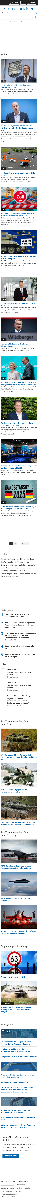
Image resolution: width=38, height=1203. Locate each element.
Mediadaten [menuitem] (21, 1184)
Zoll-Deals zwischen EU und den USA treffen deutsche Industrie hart (17, 214)
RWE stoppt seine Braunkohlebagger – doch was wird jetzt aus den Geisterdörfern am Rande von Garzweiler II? (20, 636)
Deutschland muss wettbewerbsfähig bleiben (18, 174)
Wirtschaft (12, 21)
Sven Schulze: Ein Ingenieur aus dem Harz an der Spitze (17, 86)
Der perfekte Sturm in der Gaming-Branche (19, 1056)
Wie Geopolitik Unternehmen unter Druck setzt (18, 1118)
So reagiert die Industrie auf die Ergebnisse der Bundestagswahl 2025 (19, 467)
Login (32, 3)
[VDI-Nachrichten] (19, 9)
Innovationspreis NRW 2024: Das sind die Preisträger (20, 655)
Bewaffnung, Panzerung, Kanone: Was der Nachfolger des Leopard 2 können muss (18, 823)
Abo (23, 3)
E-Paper (15, 3)
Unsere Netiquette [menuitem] (6, 1191)
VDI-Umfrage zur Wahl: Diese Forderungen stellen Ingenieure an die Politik (18, 507)
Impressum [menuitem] (18, 1191)
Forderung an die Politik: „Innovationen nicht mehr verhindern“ (17, 424)
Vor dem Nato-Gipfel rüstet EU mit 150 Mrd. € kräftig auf (18, 257)
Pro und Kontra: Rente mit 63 (13, 977)
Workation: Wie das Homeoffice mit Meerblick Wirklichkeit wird (16, 1111)
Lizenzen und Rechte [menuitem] (7, 1188)
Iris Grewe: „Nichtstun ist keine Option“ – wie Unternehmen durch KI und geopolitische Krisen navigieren (18, 1089)
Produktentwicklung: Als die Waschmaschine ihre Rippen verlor (15, 1050)
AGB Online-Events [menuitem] (23, 1181)
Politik (20, 21)
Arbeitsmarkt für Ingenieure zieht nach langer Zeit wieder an (17, 1076)
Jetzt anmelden (11, 1156)
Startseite (3, 21)
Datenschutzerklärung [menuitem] (8, 1185)
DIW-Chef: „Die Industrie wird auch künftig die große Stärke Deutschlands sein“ (17, 128)
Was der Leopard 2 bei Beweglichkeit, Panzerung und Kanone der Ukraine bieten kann (20, 625)
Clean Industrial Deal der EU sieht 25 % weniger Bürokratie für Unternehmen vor (18, 383)
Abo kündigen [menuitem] (5, 1181)
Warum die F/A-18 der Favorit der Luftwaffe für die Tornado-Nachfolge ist (19, 932)
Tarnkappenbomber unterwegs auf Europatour (15, 899)
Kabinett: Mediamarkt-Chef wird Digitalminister (14, 345)
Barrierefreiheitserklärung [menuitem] (9, 1195)
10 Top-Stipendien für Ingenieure (14, 1082)
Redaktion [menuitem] (19, 1188)
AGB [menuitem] (13, 1181)
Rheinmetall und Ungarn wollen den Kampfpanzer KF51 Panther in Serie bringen (16, 1009)
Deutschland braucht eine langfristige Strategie (18, 304)
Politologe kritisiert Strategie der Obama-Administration (18, 615)
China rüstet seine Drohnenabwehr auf (19, 647)
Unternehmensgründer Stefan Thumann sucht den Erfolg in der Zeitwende (18, 1126)
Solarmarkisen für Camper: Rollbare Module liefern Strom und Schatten (16, 1043)
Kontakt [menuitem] (27, 1188)
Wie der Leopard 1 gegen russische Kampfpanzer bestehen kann (15, 791)
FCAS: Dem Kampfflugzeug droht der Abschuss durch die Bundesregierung (16, 867)
